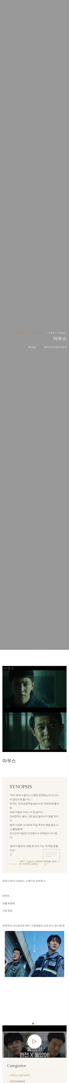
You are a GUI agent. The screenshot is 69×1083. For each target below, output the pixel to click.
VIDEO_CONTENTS (30, 332)
